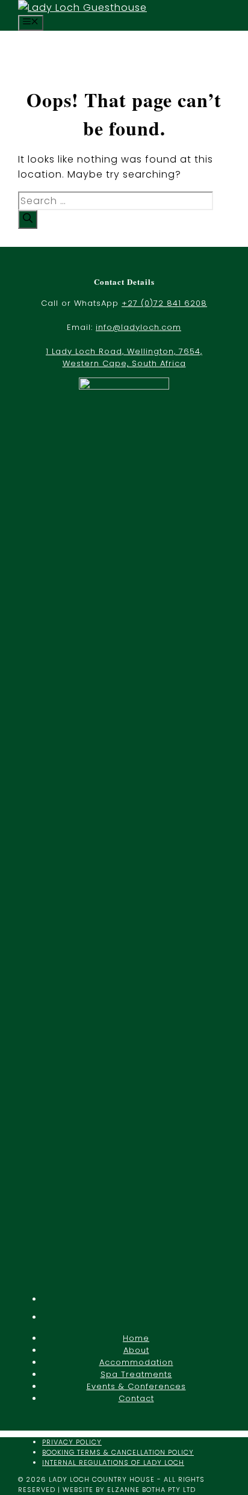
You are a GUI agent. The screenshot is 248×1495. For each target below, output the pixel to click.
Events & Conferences (136, 1386)
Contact (136, 1398)
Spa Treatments (136, 1374)
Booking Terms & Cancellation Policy (118, 1452)
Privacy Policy (72, 1442)
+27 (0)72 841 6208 (164, 303)
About (136, 1350)
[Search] (27, 219)
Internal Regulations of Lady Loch (113, 1462)
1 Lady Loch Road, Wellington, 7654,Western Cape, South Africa (124, 357)
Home (136, 1338)
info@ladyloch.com (138, 327)
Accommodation (136, 1362)
